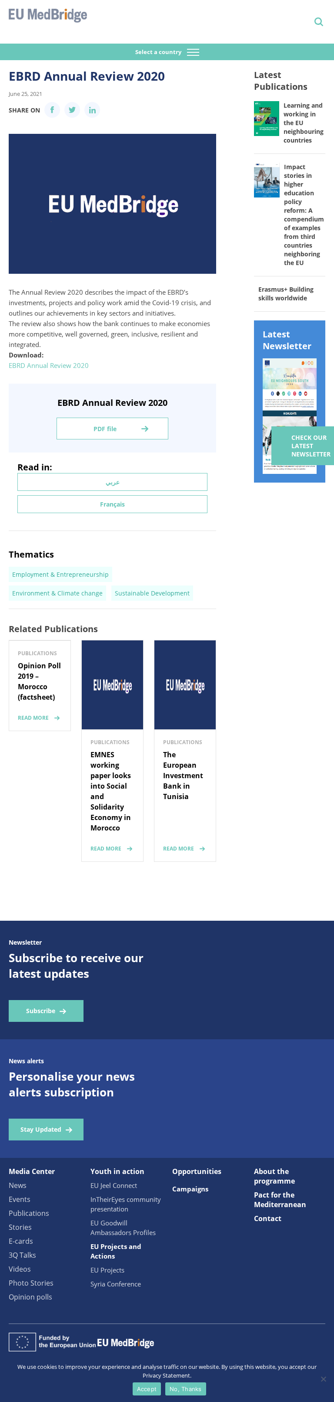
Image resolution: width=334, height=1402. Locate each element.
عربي (113, 482)
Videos (20, 1269)
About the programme (274, 1176)
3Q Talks (22, 1255)
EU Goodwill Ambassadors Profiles (123, 1227)
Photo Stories (31, 1283)
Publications (29, 1213)
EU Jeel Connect (113, 1185)
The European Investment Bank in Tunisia (183, 775)
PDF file (105, 429)
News (18, 1185)
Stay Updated (40, 1129)
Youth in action (117, 1171)
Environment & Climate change (57, 593)
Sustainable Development (152, 593)
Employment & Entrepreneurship (60, 574)
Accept (147, 1388)
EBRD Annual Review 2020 (49, 365)
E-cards (21, 1241)
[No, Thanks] (323, 1379)
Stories (20, 1227)
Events (19, 1199)
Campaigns (190, 1188)
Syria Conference (115, 1283)
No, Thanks (186, 1388)
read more (33, 717)
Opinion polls (30, 1297)
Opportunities (196, 1171)
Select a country (159, 52)
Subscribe (40, 1011)
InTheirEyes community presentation (125, 1204)
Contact (267, 1218)
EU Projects (107, 1270)
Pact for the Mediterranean (280, 1199)
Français (112, 504)
